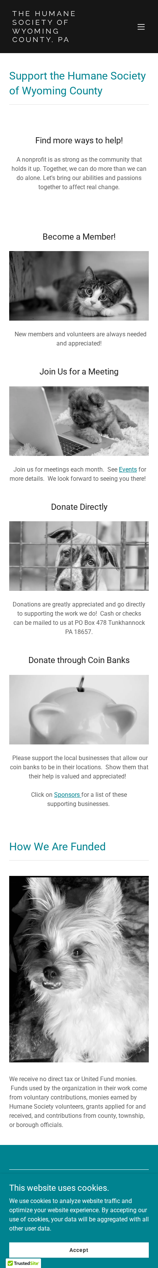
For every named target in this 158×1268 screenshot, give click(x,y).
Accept (78, 1250)
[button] (141, 26)
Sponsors (67, 794)
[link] (58, 40)
